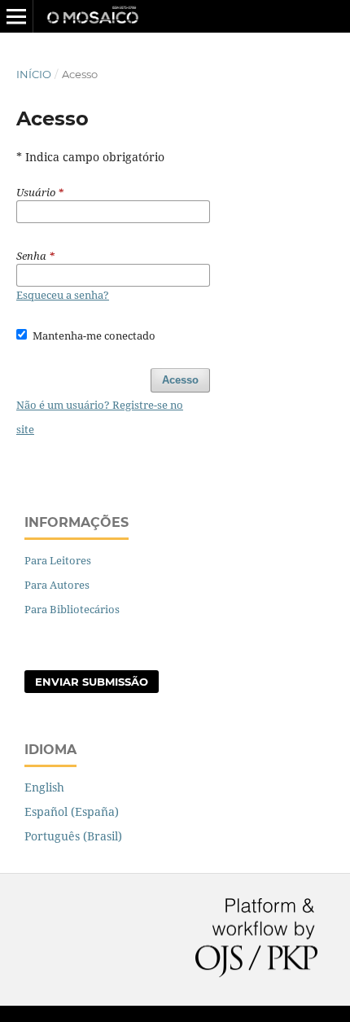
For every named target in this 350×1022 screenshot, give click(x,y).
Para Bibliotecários (72, 609)
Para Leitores (57, 560)
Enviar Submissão (91, 681)
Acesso (180, 380)
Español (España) (71, 811)
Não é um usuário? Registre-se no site (99, 416)
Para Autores (57, 584)
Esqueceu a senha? (62, 294)
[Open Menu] (16, 16)
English (44, 787)
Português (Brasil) (73, 836)
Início (33, 74)
